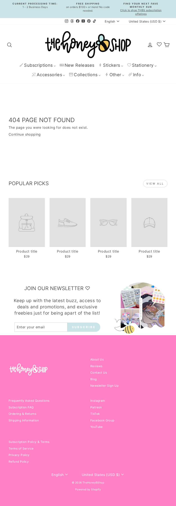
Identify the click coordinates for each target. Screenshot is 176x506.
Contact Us (98, 372)
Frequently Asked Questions (29, 400)
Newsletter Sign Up (104, 385)
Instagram (97, 400)
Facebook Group (102, 420)
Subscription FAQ (21, 407)
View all (155, 183)
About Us (97, 359)
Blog (93, 379)
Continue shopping (25, 134)
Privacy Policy (19, 455)
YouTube (96, 427)
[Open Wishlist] (159, 44)
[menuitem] (37, 65)
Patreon (96, 407)
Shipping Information (24, 420)
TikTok (95, 413)
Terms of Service (21, 448)
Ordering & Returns (22, 413)
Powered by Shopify (88, 489)
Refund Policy (19, 461)
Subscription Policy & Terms (29, 442)
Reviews (96, 366)
